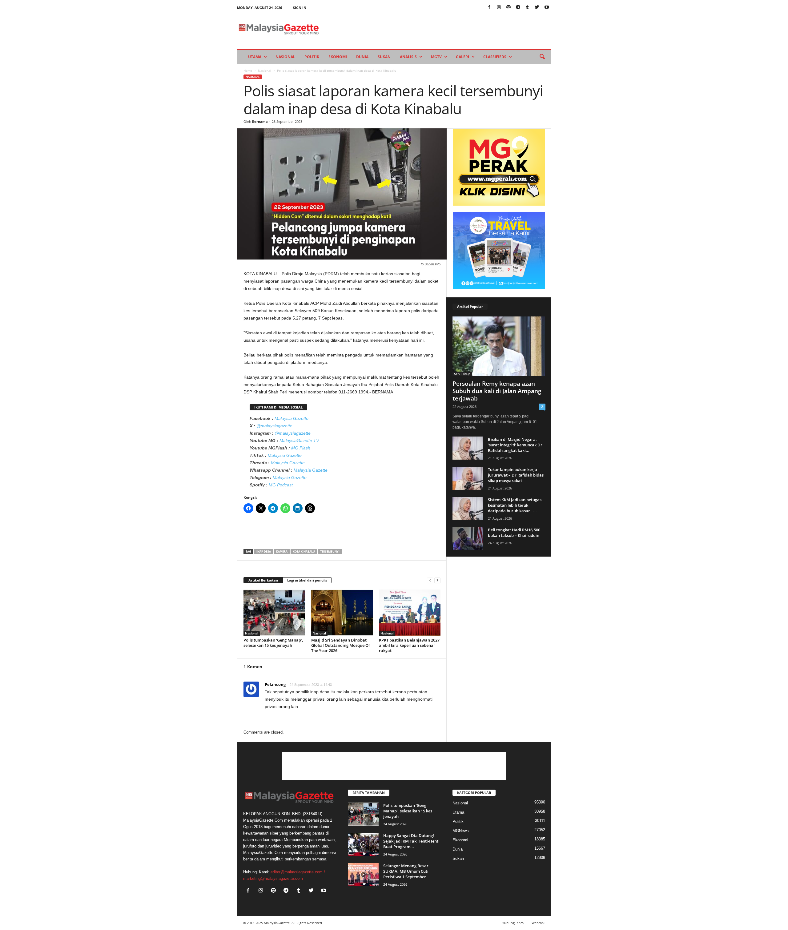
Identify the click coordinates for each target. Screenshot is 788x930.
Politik (311, 56)
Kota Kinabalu (304, 552)
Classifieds (494, 56)
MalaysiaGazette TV (299, 440)
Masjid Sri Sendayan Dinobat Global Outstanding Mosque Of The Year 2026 (340, 645)
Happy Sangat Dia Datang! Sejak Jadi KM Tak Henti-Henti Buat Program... (411, 841)
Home (247, 70)
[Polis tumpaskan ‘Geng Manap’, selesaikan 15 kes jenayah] (274, 613)
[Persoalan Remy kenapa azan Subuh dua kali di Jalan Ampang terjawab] (498, 346)
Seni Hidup (462, 374)
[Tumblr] (527, 7)
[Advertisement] (342, 533)
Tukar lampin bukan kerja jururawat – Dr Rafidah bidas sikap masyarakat (516, 475)
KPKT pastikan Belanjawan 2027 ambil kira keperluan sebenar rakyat (409, 645)
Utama (254, 56)
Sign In (299, 7)
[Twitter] (537, 7)
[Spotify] (508, 7)
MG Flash (300, 447)
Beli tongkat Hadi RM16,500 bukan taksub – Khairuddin (514, 532)
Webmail (538, 922)
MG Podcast (281, 484)
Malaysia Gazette (291, 418)
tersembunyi (330, 552)
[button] (542, 57)
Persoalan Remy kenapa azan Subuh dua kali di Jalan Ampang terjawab (496, 391)
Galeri (462, 56)
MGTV (436, 56)
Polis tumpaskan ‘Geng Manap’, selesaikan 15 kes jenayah (273, 642)
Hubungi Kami (513, 922)
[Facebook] (489, 7)
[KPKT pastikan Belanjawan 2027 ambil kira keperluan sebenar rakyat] (409, 613)
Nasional (285, 56)
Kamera (281, 552)
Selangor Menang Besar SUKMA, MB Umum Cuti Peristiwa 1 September (405, 871)
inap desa (263, 552)
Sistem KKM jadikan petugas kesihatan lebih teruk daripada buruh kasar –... (514, 505)
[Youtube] (546, 7)
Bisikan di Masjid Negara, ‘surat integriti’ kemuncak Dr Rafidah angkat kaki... (515, 445)
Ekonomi (337, 56)
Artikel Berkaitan (263, 580)
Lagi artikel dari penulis (307, 580)
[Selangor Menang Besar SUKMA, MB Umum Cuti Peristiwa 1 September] (363, 874)
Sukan (384, 56)
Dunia (362, 56)
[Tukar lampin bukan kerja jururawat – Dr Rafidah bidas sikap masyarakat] (467, 478)
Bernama (260, 121)
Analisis (408, 56)
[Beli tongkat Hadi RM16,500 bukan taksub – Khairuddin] (467, 538)
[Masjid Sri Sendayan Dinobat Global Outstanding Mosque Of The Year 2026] (342, 613)
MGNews (460, 830)
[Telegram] (518, 7)
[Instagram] (499, 7)
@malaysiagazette (274, 425)
